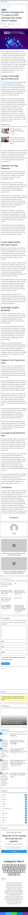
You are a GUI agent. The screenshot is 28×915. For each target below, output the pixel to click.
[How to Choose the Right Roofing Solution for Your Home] (21, 585)
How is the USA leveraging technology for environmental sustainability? (17, 742)
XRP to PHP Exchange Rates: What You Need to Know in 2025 (7, 592)
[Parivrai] (6, 1)
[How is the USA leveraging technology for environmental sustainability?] (5, 743)
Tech (3, 797)
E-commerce (14, 517)
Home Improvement (7, 808)
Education (4, 817)
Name (2, 641)
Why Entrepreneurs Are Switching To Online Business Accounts (17, 130)
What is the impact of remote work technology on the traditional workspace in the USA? (18, 750)
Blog (3, 801)
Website (3, 652)
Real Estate (4, 813)
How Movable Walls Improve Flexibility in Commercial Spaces (6, 607)
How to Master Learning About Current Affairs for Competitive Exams (17, 775)
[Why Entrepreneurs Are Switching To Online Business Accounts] (5, 130)
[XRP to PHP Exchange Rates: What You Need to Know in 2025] (7, 585)
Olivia (4, 23)
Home (3, 6)
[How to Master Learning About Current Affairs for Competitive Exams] (5, 779)
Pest (3, 822)
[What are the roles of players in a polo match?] (5, 736)
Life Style (4, 804)
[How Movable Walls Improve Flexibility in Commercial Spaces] (7, 600)
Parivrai (4, 795)
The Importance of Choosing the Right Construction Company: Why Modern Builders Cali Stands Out (20, 608)
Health (3, 806)
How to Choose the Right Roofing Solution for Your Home (20, 592)
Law (3, 811)
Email (2, 646)
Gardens (4, 820)
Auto (3, 815)
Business (8, 6)
